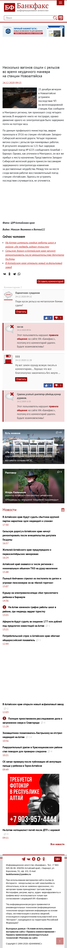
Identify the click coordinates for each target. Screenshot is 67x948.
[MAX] (38, 859)
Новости (9, 509)
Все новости (57, 844)
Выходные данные (16, 928)
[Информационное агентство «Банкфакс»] (25, 7)
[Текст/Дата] (60, 17)
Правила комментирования (40, 932)
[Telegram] (14, 274)
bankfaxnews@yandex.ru (18, 874)
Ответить (21, 311)
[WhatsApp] (19, 274)
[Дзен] (33, 859)
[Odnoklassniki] (43, 859)
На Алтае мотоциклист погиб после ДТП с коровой (31, 830)
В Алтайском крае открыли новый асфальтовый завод (33, 704)
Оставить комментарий (50, 281)
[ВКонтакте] (5, 274)
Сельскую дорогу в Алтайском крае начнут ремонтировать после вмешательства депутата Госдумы (34, 255)
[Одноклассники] (9, 274)
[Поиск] (55, 18)
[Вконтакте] (28, 859)
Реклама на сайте (28, 938)
